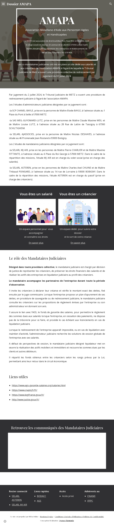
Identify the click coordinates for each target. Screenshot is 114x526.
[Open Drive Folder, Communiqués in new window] (100, 436)
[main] (57, 34)
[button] (3, 4)
